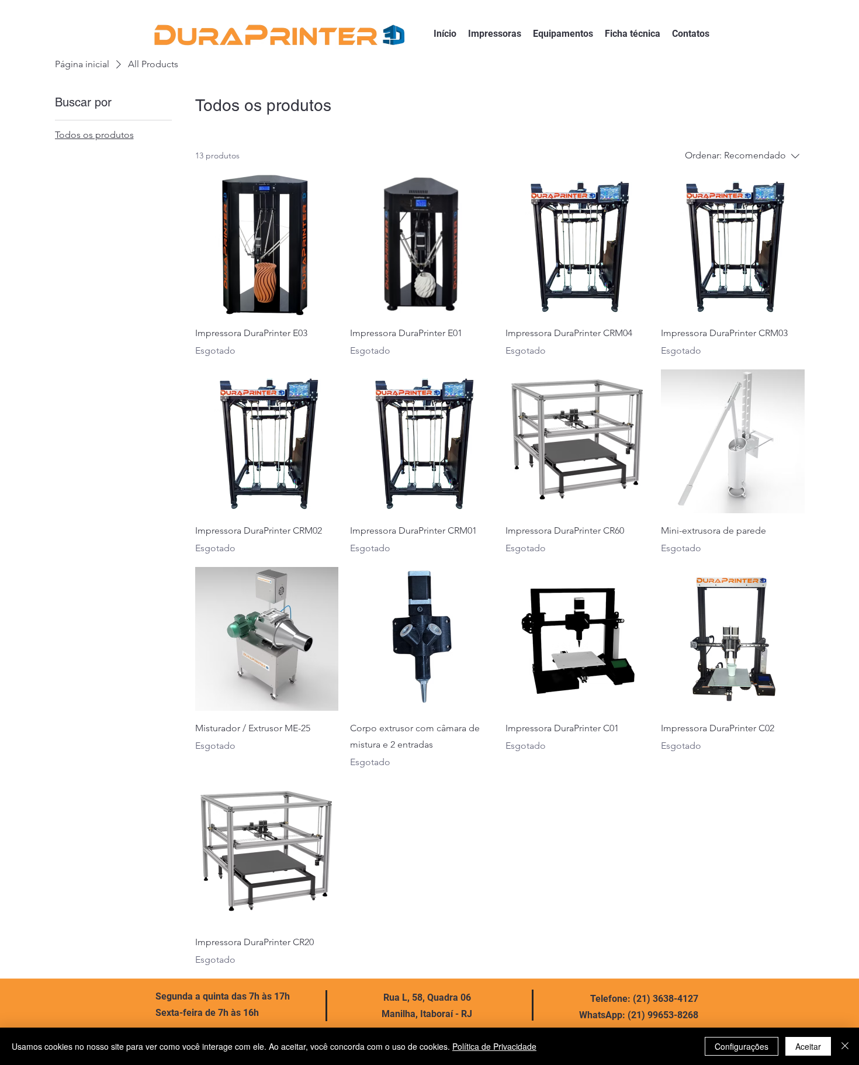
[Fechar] (845, 1046)
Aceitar (808, 1046)
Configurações (741, 1046)
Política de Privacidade (494, 1046)
